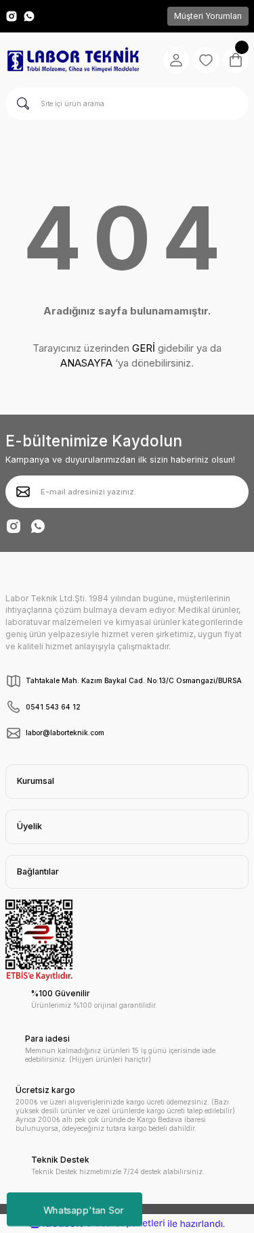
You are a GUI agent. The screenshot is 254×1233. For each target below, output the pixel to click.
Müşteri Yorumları (208, 16)
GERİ (143, 348)
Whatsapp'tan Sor (83, 1209)
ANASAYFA (86, 362)
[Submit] (23, 491)
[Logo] (73, 60)
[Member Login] (176, 60)
